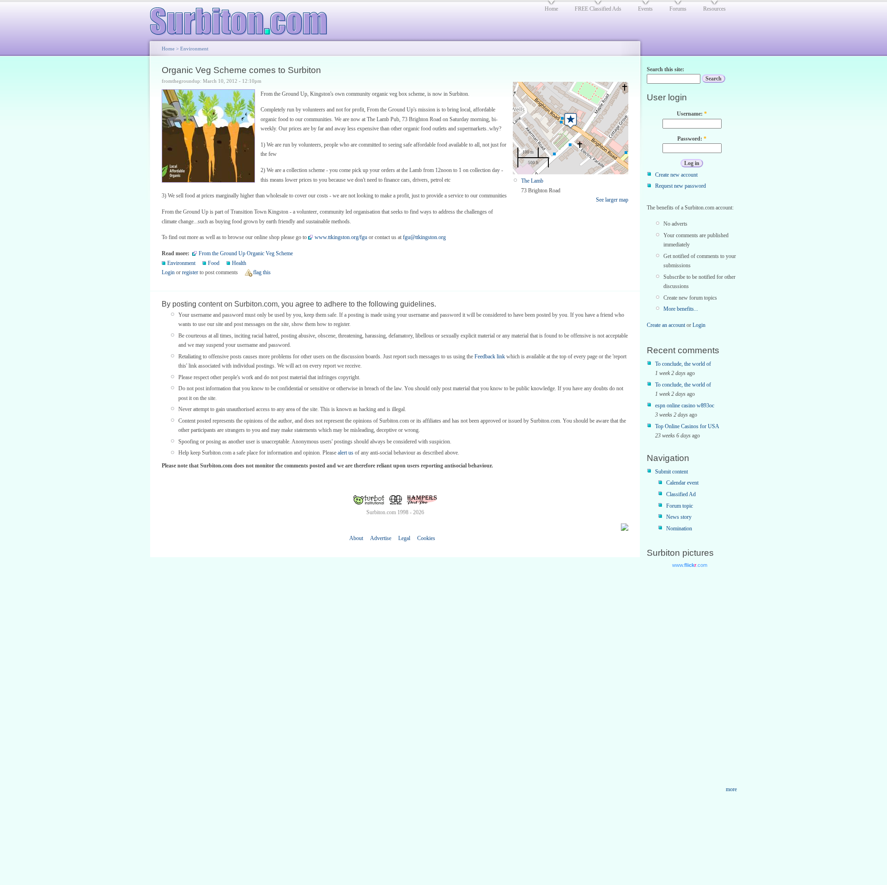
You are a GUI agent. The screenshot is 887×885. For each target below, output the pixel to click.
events (645, 9)
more (731, 789)
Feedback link (489, 356)
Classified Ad (681, 494)
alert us (345, 452)
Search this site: (665, 69)
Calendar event (682, 482)
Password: (691, 138)
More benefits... (680, 309)
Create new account (676, 175)
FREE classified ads (598, 9)
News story (679, 517)
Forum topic (679, 506)
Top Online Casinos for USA (687, 426)
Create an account (666, 325)
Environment (194, 48)
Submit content (671, 471)
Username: (692, 114)
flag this (262, 272)
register (190, 272)
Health (239, 263)
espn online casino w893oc (684, 405)
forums (678, 9)
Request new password (680, 186)
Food (213, 263)
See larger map (612, 200)
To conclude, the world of (683, 364)
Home (168, 48)
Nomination (679, 528)
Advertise (380, 538)
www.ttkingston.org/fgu (341, 237)
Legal (404, 538)
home (551, 9)
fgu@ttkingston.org (424, 237)
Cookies (426, 538)
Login (168, 272)
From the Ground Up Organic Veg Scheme (246, 253)
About (356, 538)
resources (714, 9)
